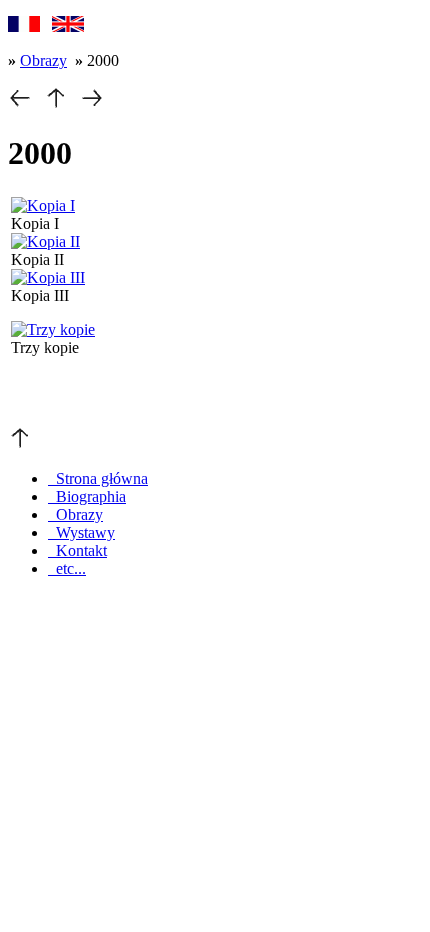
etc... (67, 568)
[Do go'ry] (20, 444)
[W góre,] (56, 104)
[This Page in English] (68, 26)
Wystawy (81, 532)
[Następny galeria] (92, 104)
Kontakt (77, 550)
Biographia (87, 496)
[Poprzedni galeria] (20, 104)
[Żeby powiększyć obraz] (43, 205)
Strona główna (98, 478)
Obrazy (43, 60)
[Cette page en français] (24, 26)
